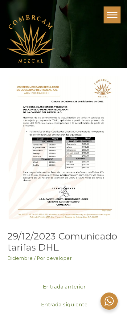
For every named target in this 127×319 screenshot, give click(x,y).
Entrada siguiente (64, 304)
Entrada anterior (64, 287)
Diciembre (20, 258)
